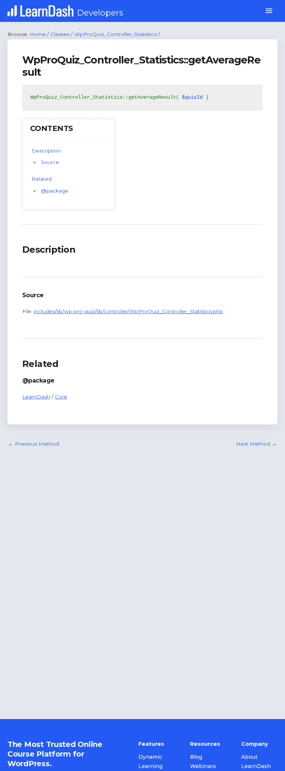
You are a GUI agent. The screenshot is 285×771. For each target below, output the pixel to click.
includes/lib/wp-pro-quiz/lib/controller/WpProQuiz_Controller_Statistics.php (128, 311)
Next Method (256, 444)
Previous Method (33, 444)
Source (50, 162)
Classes (59, 34)
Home (38, 34)
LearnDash (36, 397)
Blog (196, 757)
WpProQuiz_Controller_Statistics (115, 34)
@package (54, 191)
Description (46, 151)
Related (42, 179)
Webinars (203, 766)
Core (61, 397)
